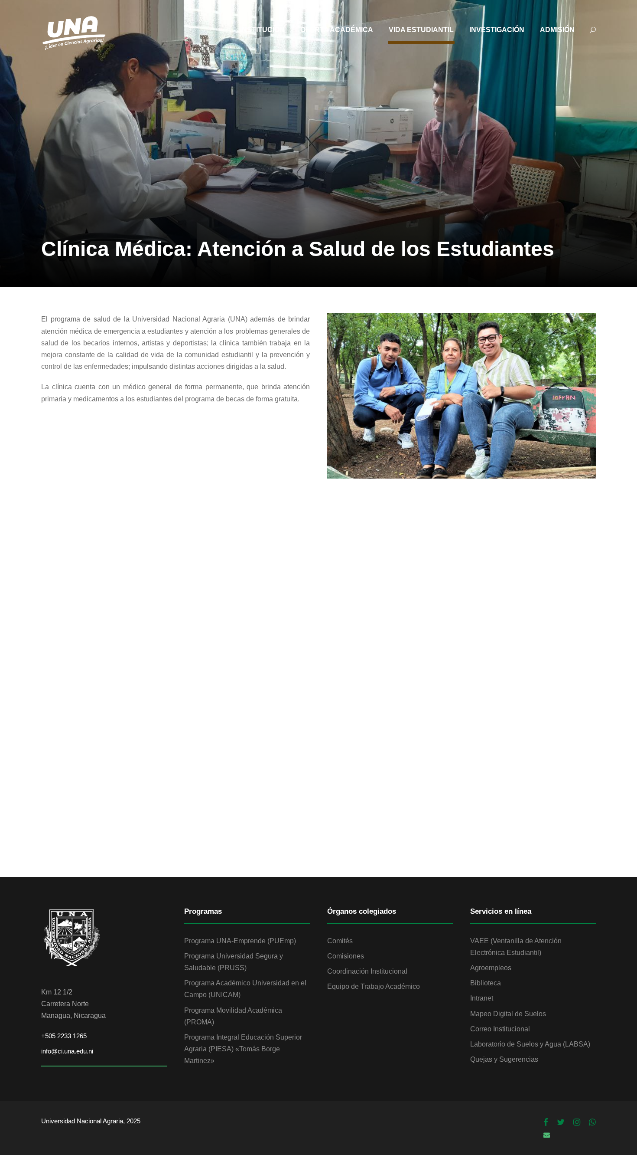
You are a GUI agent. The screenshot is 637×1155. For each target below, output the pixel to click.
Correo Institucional (500, 1029)
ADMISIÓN (557, 29)
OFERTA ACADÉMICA (336, 29)
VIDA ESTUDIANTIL (421, 29)
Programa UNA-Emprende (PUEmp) (240, 941)
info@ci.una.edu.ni (67, 1051)
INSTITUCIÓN (262, 29)
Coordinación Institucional (367, 971)
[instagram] (576, 1122)
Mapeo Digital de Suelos (508, 1013)
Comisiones (345, 956)
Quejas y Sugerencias (504, 1059)
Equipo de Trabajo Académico (373, 986)
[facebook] (545, 1122)
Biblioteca (485, 983)
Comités (340, 941)
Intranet (481, 998)
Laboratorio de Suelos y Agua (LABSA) (530, 1044)
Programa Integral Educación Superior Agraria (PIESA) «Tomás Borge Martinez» (243, 1049)
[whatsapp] (592, 1122)
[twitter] (561, 1122)
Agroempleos (490, 967)
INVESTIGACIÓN (496, 29)
